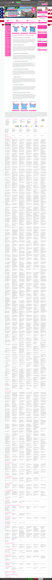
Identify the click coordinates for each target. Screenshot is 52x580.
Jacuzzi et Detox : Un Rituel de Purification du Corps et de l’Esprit (14, 415)
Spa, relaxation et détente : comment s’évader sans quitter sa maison (29, 154)
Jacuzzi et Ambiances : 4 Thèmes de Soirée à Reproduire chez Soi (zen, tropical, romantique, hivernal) (22, 204)
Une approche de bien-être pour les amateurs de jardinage (36, 372)
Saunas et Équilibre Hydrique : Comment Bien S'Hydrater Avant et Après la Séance (8, 241)
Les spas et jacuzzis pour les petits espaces (15, 564)
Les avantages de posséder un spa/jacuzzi (36, 564)
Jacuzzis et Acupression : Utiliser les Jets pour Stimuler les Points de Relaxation (43, 235)
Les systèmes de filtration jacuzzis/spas (43, 546)
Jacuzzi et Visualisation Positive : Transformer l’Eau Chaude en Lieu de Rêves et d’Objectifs (29, 199)
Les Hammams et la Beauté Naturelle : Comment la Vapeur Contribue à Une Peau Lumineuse (35, 242)
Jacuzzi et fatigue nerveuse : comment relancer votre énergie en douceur (22, 401)
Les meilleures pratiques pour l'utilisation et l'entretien (14, 557)
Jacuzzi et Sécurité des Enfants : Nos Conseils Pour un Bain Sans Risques (8, 518)
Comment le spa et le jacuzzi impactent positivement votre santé (43, 442)
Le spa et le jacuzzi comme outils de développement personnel (8, 442)
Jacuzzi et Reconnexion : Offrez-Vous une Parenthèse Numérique (14, 407)
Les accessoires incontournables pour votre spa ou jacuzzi (43, 492)
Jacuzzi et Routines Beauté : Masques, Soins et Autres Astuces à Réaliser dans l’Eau (36, 201)
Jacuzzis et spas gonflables (22, 552)
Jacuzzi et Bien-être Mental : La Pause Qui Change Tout (29, 407)
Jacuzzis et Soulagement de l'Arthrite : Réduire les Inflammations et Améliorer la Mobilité (36, 255)
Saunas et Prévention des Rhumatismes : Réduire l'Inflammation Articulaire (22, 241)
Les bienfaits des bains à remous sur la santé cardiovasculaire (28, 436)
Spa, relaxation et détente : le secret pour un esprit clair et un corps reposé (44, 396)
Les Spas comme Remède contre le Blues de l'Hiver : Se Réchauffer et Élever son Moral (15, 298)
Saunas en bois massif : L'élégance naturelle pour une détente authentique (36, 531)
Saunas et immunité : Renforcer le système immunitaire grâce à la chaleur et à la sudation (14, 319)
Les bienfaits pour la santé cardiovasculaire (36, 443)
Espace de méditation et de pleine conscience (29, 454)
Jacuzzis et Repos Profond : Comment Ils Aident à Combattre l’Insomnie (15, 418)
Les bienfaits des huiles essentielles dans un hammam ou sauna (35, 338)
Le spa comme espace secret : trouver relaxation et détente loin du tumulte (8, 148)
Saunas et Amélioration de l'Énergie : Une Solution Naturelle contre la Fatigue (36, 252)
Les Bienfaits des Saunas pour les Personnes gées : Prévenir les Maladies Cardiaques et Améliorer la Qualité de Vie (43, 277)
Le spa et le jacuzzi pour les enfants (22, 365)
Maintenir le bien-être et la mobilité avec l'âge (15, 358)
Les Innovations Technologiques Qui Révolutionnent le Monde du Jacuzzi (43, 183)
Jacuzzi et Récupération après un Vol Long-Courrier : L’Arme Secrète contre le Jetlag (29, 210)
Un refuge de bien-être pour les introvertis (35, 449)
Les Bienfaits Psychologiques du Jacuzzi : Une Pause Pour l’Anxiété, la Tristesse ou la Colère (22, 412)
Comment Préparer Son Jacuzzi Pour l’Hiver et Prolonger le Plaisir (21, 478)
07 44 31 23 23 (41, 2)
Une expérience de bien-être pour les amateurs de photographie (22, 374)
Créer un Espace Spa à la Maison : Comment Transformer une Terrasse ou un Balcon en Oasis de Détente (7, 502)
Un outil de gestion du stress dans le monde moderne (14, 444)
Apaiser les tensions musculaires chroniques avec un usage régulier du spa (7, 164)
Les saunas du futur (7, 544)
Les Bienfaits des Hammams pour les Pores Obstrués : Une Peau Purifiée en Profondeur (36, 238)
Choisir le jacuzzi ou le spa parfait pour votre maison (36, 537)
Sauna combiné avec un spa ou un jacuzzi (21, 564)
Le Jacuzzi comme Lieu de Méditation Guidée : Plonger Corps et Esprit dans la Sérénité (36, 208)
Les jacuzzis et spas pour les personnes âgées (22, 459)
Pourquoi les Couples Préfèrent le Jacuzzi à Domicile (35, 224)
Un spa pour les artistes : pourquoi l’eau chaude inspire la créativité (36, 167)
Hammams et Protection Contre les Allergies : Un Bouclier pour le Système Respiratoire (29, 238)
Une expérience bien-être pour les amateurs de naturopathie (29, 374)
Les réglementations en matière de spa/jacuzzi (35, 517)
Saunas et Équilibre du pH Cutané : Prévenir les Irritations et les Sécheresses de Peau (22, 248)
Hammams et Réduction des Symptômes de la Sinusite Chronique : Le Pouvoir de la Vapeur (7, 273)
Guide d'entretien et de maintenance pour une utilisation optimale (28, 557)
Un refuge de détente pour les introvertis (8, 377)
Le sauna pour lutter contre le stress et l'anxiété (22, 340)
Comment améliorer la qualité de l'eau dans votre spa (36, 557)
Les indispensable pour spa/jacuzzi (21, 497)
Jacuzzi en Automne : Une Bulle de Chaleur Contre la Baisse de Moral (22, 178)
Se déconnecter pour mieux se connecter (15, 487)
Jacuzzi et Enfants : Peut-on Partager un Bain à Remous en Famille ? (15, 204)
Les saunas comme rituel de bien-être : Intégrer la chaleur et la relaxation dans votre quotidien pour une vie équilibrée (15, 328)
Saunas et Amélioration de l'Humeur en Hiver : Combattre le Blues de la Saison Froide (8, 287)
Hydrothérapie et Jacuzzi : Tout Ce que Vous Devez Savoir (36, 233)
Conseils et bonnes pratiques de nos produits (29, 517)
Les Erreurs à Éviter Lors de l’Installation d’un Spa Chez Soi (8, 178)
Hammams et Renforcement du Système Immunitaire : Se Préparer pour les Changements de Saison (43, 270)
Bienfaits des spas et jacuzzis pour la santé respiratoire (43, 446)
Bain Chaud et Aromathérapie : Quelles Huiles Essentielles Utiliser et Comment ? (44, 201)
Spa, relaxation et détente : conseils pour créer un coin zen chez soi (36, 151)
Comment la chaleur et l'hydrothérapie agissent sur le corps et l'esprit (36, 361)
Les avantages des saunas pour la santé (7, 385)
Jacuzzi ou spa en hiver (43, 480)
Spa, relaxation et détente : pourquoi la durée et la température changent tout (36, 146)
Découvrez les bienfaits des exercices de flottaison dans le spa (29, 359)
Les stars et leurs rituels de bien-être (43, 334)
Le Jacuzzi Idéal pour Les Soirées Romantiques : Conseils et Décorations (14, 233)
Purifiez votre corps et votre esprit (14, 438)
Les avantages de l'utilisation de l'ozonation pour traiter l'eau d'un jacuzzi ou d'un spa (43, 557)
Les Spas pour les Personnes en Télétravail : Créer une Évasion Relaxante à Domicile (43, 294)
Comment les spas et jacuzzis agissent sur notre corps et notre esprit (22, 446)
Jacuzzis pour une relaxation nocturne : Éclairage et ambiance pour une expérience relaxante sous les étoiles (21, 531)
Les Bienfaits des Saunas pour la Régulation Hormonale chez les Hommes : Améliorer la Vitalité (7, 284)
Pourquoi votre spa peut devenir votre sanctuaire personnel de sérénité (29, 172)
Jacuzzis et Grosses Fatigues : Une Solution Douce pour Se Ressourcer (29, 233)
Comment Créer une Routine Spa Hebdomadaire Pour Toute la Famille (36, 190)
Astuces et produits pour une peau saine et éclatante (8, 360)
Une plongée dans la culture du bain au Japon (29, 467)
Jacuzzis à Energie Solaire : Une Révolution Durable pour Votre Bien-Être (43, 224)
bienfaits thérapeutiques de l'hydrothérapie (15, 381)
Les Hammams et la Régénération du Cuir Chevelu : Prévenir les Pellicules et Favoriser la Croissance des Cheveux (36, 280)
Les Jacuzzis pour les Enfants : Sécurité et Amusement (14, 518)
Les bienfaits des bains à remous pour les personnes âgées (36, 349)
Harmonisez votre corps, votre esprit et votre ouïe (21, 356)
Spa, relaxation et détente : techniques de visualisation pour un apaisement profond (15, 148)
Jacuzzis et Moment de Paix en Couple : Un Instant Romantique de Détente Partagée (29, 248)
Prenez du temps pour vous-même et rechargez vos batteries (43, 355)
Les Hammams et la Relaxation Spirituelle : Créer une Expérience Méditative (43, 273)
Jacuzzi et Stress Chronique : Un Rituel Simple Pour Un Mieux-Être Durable (43, 180)
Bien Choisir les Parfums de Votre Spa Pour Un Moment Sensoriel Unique (44, 178)
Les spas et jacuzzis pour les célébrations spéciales (22, 363)
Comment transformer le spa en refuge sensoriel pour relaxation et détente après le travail (29, 143)
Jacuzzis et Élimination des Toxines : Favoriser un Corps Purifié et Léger (15, 270)
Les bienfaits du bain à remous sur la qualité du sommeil (21, 359)
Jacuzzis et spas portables (8, 552)
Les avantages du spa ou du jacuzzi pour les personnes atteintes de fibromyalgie (36, 457)
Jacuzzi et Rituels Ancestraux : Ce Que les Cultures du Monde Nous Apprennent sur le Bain (36, 465)
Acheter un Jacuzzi (7, 130)
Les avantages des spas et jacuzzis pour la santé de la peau (36, 448)
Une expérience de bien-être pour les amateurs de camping (8, 372)
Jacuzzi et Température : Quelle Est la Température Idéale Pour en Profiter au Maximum (36, 216)
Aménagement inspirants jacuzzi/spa (29, 473)
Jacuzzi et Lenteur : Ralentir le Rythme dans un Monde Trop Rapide (43, 193)
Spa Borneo (23, 101)
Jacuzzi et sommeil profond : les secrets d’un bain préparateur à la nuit (36, 164)
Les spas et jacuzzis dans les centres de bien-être (15, 363)
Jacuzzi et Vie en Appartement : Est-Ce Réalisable (14, 514)
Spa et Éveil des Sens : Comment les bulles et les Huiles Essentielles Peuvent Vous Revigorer (15, 266)
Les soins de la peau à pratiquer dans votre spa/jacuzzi (35, 460)
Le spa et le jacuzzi (21, 366)
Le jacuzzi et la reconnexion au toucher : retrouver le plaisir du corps (22, 172)
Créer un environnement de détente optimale (22, 360)
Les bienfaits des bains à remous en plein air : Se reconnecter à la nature (21, 351)
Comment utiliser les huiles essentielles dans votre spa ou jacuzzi (29, 495)
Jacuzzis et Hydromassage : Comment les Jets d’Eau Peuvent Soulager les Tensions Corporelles (8, 263)
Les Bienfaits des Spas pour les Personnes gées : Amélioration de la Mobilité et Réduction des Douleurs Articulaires (15, 312)
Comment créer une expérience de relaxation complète (36, 359)
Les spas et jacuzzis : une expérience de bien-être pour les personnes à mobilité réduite (29, 452)
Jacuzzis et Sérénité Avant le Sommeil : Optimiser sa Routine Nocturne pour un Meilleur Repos (43, 252)
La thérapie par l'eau (35, 435)
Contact (35, 120)
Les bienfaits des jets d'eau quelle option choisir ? (36, 350)
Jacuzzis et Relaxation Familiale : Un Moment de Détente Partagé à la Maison (29, 273)
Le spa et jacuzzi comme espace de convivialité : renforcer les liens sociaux (7, 450)
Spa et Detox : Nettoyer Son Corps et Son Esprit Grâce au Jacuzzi (8, 185)
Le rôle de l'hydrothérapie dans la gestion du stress (43, 454)
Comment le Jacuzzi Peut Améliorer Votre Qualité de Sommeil (15, 185)
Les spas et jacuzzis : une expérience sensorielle (7, 379)
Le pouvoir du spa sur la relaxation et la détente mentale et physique (21, 154)
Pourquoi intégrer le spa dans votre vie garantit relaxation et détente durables (14, 154)
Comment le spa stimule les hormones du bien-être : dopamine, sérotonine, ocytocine (43, 167)
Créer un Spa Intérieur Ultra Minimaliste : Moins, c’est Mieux (29, 465)
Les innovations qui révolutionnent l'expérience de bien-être (43, 545)
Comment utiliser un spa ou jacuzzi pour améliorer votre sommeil (8, 460)
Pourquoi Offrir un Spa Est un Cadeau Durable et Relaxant (36, 175)
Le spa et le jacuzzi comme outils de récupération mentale (43, 440)
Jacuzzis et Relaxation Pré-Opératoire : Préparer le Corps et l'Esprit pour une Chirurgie (43, 291)
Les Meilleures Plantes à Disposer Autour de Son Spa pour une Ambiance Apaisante (36, 199)
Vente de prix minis (7, 121)
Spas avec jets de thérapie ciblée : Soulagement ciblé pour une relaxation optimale (29, 531)
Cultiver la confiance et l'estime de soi (14, 377)
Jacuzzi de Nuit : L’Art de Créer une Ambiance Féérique (7, 235)
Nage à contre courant (14, 130)
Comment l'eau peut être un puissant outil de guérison (29, 434)
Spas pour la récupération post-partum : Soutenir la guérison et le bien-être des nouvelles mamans (29, 319)
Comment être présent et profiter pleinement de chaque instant (43, 345)
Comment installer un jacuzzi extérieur (7, 568)
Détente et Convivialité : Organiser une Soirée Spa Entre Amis (7, 187)
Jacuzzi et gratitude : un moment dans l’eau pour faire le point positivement (43, 170)
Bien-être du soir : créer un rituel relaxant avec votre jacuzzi (22, 167)
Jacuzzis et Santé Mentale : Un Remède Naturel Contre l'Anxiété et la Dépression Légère (36, 266)
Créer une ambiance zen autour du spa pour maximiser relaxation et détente (7, 465)
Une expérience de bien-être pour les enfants (15, 451)
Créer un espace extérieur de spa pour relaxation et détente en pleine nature (43, 143)
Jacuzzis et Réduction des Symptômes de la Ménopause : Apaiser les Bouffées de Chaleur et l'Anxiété (15, 295)
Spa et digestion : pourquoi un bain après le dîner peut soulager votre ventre (43, 401)
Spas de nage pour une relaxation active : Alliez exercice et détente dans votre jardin (14, 531)
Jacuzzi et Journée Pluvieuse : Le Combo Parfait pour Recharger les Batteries (15, 412)
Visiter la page (42, 41)
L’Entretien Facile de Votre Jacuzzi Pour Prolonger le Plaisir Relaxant (36, 407)
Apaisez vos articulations (43, 437)
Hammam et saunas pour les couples (43, 338)
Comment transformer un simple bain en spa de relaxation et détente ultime (22, 148)
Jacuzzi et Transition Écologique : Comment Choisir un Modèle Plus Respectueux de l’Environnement (7, 508)
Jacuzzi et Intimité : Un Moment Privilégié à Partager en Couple (28, 193)
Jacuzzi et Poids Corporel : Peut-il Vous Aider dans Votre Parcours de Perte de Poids (29, 219)
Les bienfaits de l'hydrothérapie (6, 363)
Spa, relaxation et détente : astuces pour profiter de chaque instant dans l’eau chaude (43, 154)
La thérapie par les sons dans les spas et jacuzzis (28, 379)
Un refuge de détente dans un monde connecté (8, 443)
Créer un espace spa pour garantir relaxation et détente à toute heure (22, 151)
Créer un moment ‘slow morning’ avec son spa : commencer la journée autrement (29, 401)
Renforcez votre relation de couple (43, 350)
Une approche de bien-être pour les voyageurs (15, 445)
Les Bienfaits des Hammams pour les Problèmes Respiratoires (21, 270)
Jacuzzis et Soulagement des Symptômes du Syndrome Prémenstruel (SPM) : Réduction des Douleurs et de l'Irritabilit (22, 305)
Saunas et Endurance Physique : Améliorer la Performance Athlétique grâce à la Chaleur (43, 298)
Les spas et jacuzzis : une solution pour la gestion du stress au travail (15, 380)
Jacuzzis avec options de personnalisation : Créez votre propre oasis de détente (7, 527)
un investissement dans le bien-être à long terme (7, 564)
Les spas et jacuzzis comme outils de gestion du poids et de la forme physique (36, 452)
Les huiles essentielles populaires (14, 350)
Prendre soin (42, 135)
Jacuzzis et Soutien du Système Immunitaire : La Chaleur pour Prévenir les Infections (22, 245)
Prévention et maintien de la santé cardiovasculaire (22, 441)
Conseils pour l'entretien (21, 558)
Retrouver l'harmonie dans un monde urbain (22, 354)
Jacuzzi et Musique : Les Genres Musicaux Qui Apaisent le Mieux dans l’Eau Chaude (28, 196)
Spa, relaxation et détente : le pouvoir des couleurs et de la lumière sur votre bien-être (15, 140)
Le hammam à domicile (29, 335)
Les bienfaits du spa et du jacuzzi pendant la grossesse (29, 365)
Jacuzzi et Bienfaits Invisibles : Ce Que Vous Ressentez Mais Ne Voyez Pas (7, 409)
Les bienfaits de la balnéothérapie (21, 381)
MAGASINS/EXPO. (24, 2)
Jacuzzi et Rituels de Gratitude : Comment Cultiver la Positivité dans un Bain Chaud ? (15, 210)
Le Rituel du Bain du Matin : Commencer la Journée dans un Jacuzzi (36, 193)
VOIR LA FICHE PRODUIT (16, 110)
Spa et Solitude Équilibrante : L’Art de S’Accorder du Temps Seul (7, 180)
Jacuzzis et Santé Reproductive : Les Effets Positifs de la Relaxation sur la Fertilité (43, 301)
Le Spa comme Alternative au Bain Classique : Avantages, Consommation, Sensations (43, 204)
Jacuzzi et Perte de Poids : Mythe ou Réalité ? (43, 417)
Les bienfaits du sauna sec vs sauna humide (7, 334)
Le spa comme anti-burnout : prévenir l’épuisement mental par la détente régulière (8, 404)
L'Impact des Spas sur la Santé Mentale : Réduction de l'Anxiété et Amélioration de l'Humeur (29, 316)
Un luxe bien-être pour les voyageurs (15, 436)
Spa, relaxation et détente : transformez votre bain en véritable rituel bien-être (15, 156)
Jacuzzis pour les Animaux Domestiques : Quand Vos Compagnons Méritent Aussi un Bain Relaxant (15, 230)
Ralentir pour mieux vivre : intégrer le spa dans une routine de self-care (8, 170)
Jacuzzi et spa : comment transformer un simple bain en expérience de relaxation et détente (15, 393)
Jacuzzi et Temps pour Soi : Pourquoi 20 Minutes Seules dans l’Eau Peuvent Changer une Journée (8, 412)
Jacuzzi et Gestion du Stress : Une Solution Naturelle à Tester (35, 183)
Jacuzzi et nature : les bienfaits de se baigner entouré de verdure (35, 162)
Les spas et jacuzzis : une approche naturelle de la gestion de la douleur (29, 450)
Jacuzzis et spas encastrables (13, 553)
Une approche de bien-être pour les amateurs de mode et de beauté (15, 374)
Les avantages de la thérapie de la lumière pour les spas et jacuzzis (8, 457)
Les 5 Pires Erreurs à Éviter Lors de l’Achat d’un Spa (15, 192)
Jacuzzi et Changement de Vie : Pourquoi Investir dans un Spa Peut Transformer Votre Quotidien (43, 190)
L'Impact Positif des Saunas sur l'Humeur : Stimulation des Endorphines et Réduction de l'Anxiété (22, 308)
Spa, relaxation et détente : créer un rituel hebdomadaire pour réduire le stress (8, 143)
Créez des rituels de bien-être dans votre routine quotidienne (29, 353)
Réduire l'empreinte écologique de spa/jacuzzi (7, 510)
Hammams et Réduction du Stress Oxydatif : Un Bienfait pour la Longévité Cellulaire (29, 245)
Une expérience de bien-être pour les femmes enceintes (22, 443)
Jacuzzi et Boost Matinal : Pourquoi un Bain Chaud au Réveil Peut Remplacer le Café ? (8, 213)
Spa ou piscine (27, 135)
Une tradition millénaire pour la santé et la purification (21, 431)
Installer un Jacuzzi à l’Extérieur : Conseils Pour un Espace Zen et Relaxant (22, 185)
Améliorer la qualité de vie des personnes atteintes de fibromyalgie (15, 448)
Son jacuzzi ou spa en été (36, 480)
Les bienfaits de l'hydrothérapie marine (43, 365)
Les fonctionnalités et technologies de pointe (35, 546)
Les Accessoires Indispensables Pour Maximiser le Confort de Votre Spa (43, 407)
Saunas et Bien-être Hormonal (21, 297)
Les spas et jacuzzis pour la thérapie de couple (8, 348)
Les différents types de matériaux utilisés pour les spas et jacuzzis (29, 547)
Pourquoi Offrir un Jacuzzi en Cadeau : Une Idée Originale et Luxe (22, 233)
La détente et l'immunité (43, 352)
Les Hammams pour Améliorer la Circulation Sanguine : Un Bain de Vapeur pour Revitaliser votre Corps (29, 277)
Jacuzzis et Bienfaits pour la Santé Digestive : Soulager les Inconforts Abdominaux (43, 245)
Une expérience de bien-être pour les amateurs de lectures (29, 376)
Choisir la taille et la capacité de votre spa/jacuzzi (7, 541)
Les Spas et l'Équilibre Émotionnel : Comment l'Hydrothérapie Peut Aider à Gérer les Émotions (22, 294)
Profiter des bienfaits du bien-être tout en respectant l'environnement (28, 507)
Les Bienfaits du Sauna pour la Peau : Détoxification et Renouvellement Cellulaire (36, 308)
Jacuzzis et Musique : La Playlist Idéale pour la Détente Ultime (7, 230)
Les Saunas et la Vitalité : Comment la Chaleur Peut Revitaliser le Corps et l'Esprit (8, 294)
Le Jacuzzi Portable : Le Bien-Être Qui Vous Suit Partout (14, 187)
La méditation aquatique (36, 366)
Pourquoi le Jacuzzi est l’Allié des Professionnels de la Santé (22, 418)
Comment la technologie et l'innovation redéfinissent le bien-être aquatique (29, 431)
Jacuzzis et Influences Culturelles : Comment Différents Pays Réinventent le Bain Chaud (29, 221)
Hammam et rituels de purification (35, 336)
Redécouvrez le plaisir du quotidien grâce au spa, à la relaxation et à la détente (29, 162)
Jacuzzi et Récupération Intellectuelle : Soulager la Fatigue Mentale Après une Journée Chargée (36, 409)
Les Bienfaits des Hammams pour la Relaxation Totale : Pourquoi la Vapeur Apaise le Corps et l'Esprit (15, 249)
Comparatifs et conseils (7, 27)
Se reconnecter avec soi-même (14, 365)
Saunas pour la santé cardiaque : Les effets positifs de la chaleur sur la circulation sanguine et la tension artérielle (22, 425)
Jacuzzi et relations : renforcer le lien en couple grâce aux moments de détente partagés (36, 398)
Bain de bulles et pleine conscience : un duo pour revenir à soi (7, 175)
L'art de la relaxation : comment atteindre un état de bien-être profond (43, 367)
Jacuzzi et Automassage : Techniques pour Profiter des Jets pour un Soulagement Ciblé (29, 213)
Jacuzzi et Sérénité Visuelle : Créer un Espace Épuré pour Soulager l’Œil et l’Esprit (15, 196)
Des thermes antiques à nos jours (15, 550)
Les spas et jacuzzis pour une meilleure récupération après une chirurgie (8, 448)
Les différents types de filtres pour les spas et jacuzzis (35, 495)
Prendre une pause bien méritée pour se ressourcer (8, 344)
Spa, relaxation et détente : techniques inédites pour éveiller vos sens (22, 140)
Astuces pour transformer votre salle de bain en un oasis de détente (36, 467)
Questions (21, 120)
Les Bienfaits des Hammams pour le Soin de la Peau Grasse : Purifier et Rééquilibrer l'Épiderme (22, 276)
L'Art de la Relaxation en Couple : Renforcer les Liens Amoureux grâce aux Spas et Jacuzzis (29, 301)
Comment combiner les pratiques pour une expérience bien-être (14, 347)
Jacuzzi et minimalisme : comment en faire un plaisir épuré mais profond (15, 167)
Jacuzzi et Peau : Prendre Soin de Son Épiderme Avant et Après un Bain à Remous (43, 409)
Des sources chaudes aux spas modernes (36, 544)
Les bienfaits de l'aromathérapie (28, 388)
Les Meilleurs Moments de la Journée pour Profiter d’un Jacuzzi (29, 204)
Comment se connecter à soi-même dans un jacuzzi (15, 344)
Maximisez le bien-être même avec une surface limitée (7, 551)
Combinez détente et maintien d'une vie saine (7, 354)
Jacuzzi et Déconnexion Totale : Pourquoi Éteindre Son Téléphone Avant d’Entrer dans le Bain (8, 199)
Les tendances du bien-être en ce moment (43, 467)
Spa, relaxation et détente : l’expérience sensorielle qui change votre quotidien (15, 396)
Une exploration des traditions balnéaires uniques (14, 470)
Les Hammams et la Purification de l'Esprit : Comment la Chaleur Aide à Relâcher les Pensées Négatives (29, 252)
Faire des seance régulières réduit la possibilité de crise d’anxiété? (43, 347)
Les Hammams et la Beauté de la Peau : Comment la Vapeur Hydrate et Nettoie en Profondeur (14, 302)
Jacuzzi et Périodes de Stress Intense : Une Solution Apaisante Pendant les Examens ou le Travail (22, 421)
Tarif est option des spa (14, 522)
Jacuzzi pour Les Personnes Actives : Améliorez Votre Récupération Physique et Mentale (8, 224)
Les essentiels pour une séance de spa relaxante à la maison (44, 361)
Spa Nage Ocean (32, 101)
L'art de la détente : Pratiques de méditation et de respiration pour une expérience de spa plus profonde (15, 332)
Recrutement (35, 124)
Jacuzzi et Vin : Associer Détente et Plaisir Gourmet (43, 227)
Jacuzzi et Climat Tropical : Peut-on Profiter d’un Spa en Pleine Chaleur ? (22, 210)
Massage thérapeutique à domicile (29, 348)
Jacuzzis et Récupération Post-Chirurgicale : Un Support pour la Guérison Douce (43, 238)
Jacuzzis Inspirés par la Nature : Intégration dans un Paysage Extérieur (43, 233)
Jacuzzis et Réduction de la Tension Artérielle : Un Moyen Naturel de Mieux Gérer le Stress (8, 280)
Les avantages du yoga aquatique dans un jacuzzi (22, 383)
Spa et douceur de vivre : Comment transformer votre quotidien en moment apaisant (36, 404)
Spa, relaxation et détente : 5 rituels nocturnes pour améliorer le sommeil (22, 143)
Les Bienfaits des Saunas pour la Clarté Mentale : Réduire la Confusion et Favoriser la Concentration (22, 266)
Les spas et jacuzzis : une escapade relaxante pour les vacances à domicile (44, 378)
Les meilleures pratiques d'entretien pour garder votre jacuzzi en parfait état (36, 432)
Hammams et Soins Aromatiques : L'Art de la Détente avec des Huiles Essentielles (14, 238)
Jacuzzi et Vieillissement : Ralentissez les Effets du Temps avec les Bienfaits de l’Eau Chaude (15, 219)
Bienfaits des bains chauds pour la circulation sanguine (36, 380)
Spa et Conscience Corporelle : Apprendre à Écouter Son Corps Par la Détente (22, 175)
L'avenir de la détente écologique (43, 431)
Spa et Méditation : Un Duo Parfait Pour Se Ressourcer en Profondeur (29, 185)
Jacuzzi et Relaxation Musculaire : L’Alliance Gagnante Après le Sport (43, 185)
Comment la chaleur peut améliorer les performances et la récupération (15, 431)
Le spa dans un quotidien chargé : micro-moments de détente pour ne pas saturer (7, 167)
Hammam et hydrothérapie (20, 336)
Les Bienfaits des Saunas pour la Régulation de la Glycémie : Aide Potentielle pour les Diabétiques (22, 301)
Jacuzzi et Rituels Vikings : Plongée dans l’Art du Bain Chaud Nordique (36, 210)
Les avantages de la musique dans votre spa (36, 381)
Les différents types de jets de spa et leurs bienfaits (29, 385)
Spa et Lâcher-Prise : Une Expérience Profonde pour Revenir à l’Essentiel (43, 175)
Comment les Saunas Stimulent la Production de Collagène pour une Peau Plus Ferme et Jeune (29, 305)
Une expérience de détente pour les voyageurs (15, 348)
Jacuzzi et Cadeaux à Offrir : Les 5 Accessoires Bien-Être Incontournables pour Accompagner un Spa (8, 492)
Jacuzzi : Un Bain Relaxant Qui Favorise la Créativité (22, 464)
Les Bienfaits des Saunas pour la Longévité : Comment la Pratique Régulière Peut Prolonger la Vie (43, 255)
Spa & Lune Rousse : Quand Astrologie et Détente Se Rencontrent (14, 190)
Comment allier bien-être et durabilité (36, 506)
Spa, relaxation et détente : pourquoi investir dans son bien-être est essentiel (29, 156)
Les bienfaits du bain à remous (7, 367)
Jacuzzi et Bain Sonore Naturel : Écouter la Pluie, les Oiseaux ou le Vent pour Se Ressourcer (43, 196)
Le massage (20, 135)
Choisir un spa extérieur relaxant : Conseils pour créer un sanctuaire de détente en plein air (43, 534)
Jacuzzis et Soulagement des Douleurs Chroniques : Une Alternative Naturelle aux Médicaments (29, 308)
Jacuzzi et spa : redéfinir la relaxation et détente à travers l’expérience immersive (15, 143)
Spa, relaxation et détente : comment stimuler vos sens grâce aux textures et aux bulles (36, 148)
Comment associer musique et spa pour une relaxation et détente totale (8, 140)
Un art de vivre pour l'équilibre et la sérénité (28, 356)
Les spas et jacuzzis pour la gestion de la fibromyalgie (29, 438)
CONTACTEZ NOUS (40, 7)
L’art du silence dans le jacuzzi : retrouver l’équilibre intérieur (28, 398)
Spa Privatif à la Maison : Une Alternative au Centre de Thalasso (29, 178)
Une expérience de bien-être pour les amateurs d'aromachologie (22, 369)
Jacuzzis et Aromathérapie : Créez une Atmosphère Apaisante (22, 502)
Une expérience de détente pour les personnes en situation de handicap (22, 452)
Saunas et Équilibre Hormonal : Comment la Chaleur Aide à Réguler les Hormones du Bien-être (29, 263)
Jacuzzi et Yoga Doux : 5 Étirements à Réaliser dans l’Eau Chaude (15, 207)
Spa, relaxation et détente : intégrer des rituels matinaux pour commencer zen (22, 146)
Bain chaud (6, 135)
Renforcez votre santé (43, 435)
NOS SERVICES (29, 2)
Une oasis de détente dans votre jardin (15, 471)
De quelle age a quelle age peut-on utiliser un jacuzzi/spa (36, 347)
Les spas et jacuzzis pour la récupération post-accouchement (8, 440)
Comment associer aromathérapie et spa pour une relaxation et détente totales (43, 146)
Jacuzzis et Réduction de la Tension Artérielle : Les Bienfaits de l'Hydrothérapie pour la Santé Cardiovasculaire (8, 316)
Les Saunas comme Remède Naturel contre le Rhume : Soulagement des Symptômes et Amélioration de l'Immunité (22, 313)
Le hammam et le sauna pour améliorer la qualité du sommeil (14, 338)
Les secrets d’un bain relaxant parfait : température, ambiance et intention (8, 172)
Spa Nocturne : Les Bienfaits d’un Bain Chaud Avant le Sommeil (29, 412)
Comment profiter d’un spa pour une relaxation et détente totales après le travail (29, 151)
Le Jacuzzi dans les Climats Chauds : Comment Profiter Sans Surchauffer (29, 227)
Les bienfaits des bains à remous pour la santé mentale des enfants (7, 452)
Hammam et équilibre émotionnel (43, 424)
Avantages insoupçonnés (7, 136)
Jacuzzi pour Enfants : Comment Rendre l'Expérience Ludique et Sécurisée (21, 235)
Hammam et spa (28, 334)
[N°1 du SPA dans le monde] (10, 2)
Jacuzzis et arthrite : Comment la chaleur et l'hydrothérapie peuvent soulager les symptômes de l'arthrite (8, 320)
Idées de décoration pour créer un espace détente (43, 487)
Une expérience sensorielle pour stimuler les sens (36, 373)
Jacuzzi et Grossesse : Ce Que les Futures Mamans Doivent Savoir (29, 418)
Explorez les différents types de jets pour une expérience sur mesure (36, 357)
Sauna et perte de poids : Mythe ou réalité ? (7, 428)
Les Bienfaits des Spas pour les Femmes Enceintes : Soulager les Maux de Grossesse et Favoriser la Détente (36, 291)
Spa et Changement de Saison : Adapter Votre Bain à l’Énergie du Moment (15, 180)
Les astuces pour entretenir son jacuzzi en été (22, 480)
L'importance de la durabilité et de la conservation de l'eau (14, 507)
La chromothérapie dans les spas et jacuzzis (29, 377)
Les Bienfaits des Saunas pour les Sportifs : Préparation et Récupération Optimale (36, 294)
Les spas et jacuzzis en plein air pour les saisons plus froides (29, 481)
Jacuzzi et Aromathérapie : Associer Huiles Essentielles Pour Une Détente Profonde (22, 188)
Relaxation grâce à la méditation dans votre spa (29, 383)
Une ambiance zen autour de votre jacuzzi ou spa (36, 487)
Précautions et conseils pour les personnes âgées (14, 356)
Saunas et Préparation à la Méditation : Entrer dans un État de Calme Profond (36, 245)
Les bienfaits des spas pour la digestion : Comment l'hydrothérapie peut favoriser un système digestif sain (22, 320)
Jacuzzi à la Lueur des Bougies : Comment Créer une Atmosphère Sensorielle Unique (22, 485)
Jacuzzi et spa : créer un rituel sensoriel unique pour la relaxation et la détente (43, 393)
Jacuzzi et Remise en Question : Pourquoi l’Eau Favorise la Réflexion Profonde (8, 210)
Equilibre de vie (35, 135)
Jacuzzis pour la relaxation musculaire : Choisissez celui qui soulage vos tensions (29, 527)
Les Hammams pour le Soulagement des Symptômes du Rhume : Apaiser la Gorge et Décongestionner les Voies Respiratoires (15, 281)
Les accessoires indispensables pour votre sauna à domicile (29, 492)
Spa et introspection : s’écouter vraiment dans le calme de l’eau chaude (43, 162)
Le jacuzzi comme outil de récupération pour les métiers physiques (8, 401)
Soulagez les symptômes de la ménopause (7, 438)
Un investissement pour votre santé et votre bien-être (36, 455)
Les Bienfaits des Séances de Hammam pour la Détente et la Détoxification (44, 312)
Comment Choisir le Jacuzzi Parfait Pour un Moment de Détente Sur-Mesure (29, 188)
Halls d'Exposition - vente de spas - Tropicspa (36, 122)
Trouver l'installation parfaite (21, 517)
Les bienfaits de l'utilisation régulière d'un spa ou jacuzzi (22, 457)
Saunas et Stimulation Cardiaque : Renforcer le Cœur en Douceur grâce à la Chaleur (29, 259)
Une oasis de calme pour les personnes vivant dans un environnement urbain (15, 450)
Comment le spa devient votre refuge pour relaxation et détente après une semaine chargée (8, 157)
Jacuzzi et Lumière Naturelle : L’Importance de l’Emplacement (36, 485)
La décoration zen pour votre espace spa (7, 487)
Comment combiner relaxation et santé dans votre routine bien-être (36, 434)
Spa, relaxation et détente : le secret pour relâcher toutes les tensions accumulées (29, 396)
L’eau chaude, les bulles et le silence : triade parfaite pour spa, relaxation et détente (8, 396)
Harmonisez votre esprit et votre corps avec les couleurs (8, 357)
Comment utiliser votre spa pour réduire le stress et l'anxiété (43, 382)
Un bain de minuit (28, 366)
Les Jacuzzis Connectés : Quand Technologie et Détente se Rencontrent (21, 492)
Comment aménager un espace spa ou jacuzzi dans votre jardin (29, 472)
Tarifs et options (6, 31)
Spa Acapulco (15, 101)
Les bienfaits (13, 135)
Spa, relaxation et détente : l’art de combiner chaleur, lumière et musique (29, 148)
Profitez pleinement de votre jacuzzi (35, 568)
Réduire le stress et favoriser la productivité (22, 352)
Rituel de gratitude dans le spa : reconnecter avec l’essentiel (43, 164)
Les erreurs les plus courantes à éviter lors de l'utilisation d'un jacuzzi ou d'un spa (8, 559)
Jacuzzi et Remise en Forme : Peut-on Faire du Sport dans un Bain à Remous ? (36, 412)
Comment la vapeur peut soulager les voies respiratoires (36, 429)
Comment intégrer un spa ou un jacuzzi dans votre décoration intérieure (36, 472)
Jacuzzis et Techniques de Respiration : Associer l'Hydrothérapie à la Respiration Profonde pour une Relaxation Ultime (36, 249)
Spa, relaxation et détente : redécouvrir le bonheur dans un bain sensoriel (29, 140)
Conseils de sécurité (7, 519)
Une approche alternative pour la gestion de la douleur (29, 448)
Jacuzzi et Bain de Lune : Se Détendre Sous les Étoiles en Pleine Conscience (22, 193)
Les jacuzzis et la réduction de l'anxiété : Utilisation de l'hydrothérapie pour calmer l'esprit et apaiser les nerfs (44, 320)
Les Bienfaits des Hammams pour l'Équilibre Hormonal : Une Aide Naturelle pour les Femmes (29, 288)
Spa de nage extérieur (28, 130)
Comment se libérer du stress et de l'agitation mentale (21, 345)
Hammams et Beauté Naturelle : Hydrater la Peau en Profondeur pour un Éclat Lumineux (22, 238)
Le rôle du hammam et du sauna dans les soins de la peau (22, 338)
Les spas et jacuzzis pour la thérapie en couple (36, 383)
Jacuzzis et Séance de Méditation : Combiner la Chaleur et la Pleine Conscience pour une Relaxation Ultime (14, 263)
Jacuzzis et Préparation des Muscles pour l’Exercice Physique (15, 235)
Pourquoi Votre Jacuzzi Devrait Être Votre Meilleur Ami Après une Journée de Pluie (36, 228)
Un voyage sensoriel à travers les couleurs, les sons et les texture (29, 345)
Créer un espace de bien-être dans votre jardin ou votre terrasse (14, 467)
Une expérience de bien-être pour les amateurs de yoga (36, 375)
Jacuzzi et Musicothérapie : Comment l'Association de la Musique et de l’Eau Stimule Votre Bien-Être (8, 219)
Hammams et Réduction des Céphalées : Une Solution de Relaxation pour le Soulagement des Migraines (7, 245)
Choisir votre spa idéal (43, 563)
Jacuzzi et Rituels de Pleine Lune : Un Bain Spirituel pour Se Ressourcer (43, 465)
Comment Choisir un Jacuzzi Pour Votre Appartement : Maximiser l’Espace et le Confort (43, 216)
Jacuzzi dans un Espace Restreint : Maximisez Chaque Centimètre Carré (15, 502)
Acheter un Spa (35, 129)
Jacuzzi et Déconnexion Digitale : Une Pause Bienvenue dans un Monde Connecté (43, 221)
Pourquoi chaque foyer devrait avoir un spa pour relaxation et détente (7, 151)
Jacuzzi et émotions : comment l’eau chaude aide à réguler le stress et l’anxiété (29, 404)
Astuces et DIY (6, 38)
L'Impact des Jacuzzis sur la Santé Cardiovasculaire (7, 227)
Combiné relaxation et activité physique (14, 352)
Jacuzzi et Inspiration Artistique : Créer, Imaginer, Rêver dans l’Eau (22, 190)
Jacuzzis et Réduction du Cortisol (36, 269)
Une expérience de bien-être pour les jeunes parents (15, 371)
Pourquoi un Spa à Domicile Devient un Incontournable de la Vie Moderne (21, 407)
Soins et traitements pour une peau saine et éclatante (36, 363)
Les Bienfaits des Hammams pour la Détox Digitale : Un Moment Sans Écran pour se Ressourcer (8, 255)
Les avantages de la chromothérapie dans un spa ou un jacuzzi (7, 389)
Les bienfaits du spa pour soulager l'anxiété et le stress (43, 386)
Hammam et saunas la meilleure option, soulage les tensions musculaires (7, 340)
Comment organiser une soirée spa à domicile (22, 473)
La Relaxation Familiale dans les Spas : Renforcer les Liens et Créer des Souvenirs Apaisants (8, 308)
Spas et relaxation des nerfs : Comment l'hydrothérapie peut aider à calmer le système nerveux (36, 316)
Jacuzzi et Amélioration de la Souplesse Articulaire (22, 182)
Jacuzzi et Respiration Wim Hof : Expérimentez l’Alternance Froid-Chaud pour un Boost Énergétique (44, 412)
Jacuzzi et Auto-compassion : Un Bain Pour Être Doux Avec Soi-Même (29, 409)
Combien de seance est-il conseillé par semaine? (29, 346)
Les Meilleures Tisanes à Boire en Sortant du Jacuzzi (14, 201)
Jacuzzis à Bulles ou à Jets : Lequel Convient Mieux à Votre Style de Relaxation (22, 514)
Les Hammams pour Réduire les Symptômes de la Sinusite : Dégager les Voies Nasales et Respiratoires (36, 284)
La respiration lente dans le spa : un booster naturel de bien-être (22, 164)
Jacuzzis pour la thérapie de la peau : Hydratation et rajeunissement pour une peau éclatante (22, 332)
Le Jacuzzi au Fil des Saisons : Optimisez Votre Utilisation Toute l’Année (36, 478)
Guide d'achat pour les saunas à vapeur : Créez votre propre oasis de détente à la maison (43, 531)
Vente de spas (6, 120)
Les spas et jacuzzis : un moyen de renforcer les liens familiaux (22, 380)
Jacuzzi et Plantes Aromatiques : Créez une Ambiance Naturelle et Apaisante (22, 221)
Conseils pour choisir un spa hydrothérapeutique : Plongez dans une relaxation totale (15, 534)
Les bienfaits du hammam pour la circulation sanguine (15, 429)
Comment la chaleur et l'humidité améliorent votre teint (21, 343)
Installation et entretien (7, 28)
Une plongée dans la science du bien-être (7, 369)
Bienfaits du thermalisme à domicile (8, 572)
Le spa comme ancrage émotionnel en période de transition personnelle (43, 398)
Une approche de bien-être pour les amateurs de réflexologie (15, 369)
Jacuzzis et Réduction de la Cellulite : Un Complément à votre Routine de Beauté (36, 287)
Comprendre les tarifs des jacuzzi (22, 522)
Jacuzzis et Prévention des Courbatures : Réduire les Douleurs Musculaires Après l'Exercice (36, 263)
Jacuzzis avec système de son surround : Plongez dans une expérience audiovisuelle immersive (29, 332)
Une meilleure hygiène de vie (43, 459)
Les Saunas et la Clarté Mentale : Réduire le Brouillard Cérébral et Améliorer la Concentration (29, 294)
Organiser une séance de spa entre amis (21, 471)
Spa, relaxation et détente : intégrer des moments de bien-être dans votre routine (22, 159)
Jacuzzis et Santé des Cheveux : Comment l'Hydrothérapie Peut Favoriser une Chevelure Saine (36, 298)
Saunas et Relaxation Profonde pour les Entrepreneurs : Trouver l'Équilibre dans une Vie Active (7, 270)
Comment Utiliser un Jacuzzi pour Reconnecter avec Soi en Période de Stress (15, 199)
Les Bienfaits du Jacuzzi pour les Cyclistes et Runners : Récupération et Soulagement (36, 230)
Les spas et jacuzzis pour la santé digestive (36, 438)
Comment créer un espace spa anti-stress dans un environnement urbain (29, 164)
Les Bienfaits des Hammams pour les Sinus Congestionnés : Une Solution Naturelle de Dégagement (43, 249)
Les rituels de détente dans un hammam (36, 340)
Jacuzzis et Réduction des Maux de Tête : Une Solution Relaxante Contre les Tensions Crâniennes (8, 266)
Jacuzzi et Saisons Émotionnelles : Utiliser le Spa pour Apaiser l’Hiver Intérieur (29, 478)
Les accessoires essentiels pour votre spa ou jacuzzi (15, 494)
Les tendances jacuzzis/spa (36, 473)
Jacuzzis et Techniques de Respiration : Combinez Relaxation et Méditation (29, 235)
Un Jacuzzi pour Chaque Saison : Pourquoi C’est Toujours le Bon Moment (22, 230)
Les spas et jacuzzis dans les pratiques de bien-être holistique (36, 378)
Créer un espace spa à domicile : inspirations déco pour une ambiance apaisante (8, 485)
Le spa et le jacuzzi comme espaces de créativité (36, 439)
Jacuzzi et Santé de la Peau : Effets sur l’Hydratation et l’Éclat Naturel (29, 224)
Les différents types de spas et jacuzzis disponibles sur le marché (29, 551)
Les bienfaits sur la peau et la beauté (43, 373)
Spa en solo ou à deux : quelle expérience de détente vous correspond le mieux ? (15, 172)
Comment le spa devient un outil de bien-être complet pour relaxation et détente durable (43, 140)
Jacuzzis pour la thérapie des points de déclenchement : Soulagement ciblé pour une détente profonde (36, 527)
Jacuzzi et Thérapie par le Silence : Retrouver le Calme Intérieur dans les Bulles (7, 193)
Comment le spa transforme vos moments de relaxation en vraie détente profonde (43, 151)
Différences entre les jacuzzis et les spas (28, 564)
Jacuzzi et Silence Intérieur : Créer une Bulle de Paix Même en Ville (36, 187)
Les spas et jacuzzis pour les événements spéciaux (44, 471)
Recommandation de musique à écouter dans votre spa (28, 382)
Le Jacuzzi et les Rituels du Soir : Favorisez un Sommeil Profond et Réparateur (22, 228)
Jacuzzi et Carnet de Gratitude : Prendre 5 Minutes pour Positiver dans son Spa (7, 201)
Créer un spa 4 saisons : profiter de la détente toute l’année (15, 164)
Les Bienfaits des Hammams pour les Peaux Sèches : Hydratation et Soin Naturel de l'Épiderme (15, 287)
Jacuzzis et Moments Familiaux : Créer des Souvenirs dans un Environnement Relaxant (29, 241)
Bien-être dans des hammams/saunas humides (35, 343)
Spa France (34, 130)
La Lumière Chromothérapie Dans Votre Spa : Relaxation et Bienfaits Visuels (14, 183)
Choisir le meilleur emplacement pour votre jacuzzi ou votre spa (15, 474)
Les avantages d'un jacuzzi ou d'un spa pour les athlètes (36, 386)
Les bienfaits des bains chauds (28, 350)
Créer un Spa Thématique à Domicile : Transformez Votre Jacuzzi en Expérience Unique (15, 224)
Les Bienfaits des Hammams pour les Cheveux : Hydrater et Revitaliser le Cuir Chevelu (36, 259)
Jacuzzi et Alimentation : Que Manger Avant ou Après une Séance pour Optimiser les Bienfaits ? (36, 196)
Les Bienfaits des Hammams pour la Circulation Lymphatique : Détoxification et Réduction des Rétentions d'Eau (15, 291)
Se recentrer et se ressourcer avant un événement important (8, 351)
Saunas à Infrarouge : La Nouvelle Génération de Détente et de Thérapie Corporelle (21, 316)
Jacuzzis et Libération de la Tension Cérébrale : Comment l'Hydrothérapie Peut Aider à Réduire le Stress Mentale (8, 277)
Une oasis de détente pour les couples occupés (22, 346)
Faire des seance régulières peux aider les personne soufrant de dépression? (8, 436)
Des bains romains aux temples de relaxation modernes (14, 336)
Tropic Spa (14, 120)
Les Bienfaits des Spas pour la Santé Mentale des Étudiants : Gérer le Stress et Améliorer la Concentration (8, 302)
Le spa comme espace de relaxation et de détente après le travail (29, 159)
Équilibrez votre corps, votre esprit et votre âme (36, 352)
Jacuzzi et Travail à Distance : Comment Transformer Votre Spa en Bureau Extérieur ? (15, 216)
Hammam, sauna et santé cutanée (8, 338)
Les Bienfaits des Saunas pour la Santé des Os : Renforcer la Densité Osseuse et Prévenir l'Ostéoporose (21, 284)
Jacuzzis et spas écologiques (13, 510)
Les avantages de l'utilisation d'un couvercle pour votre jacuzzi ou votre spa (44, 495)
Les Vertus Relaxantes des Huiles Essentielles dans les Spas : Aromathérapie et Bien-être (15, 316)
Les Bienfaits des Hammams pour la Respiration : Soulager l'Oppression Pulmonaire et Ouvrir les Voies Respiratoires (15, 260)
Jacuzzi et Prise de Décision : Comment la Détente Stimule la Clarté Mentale (36, 415)
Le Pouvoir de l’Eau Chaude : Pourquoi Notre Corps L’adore (22, 409)
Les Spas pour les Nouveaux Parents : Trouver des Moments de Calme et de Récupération (29, 298)
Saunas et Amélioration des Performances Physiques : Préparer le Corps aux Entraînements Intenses (15, 276)
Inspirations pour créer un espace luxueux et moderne (43, 484)
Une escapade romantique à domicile (43, 356)
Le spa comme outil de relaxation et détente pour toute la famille (22, 396)
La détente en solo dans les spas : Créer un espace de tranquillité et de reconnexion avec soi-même (22, 328)
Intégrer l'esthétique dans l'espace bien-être (22, 467)
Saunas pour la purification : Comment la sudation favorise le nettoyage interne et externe (8, 332)
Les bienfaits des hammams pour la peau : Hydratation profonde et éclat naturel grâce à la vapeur (43, 316)
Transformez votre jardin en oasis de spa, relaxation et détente (22, 398)
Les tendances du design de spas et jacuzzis (22, 544)
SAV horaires (42, 17)
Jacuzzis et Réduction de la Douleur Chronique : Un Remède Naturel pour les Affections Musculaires (22, 259)
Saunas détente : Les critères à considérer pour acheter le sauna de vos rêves (7, 537)
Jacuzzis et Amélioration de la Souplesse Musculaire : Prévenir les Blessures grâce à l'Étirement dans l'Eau (44, 280)
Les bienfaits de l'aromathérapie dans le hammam (7, 336)
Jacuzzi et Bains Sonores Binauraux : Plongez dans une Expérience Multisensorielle (15, 213)
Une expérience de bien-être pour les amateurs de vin (8, 445)
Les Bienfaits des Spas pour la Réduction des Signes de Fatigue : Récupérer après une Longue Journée (43, 287)
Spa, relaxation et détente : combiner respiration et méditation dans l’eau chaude (36, 143)
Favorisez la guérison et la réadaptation (36, 354)
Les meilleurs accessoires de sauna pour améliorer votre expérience (36, 492)
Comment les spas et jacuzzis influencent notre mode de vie (15, 376)
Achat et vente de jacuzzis (14, 122)
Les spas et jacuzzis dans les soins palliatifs (15, 441)
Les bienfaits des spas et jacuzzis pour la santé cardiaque (7, 455)
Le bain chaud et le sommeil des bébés (7, 434)
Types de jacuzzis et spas (7, 47)
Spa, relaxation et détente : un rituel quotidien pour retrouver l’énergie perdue (36, 159)
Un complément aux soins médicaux (29, 441)
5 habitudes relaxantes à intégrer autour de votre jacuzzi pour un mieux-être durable (15, 175)
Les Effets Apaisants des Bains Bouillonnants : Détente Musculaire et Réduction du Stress (7, 312)
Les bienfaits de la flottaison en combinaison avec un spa (15, 384)
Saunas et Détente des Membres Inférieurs (28, 269)
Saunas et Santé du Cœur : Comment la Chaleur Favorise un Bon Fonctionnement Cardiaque (8, 238)
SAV (27, 120)
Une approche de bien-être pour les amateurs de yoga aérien (43, 369)
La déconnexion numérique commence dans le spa (29, 166)
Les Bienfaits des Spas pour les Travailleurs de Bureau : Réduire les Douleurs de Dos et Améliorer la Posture (36, 301)
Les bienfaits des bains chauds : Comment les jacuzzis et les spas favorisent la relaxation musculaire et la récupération (43, 328)
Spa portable (20, 130)
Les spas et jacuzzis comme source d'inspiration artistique (29, 470)
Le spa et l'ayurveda (21, 433)
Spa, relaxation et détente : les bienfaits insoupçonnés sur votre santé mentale (22, 393)
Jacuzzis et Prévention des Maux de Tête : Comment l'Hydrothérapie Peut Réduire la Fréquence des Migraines (8, 291)
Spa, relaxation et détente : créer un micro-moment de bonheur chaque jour (29, 393)
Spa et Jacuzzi (13, 129)
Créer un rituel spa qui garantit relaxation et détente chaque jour (35, 156)
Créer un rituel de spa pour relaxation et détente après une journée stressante (8, 393)
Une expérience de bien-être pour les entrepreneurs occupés (44, 444)
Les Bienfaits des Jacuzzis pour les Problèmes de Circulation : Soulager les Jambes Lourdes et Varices (22, 280)
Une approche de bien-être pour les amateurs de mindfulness (29, 369)
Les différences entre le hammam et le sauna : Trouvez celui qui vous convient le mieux (28, 429)
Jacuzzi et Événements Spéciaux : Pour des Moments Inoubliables (7, 221)
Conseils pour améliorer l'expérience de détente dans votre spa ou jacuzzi (29, 488)
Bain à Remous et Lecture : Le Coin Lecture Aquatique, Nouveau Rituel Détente (22, 207)
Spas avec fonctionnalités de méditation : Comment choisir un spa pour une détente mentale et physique (29, 534)
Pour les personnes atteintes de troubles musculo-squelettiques (43, 434)
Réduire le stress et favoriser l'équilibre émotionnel (22, 447)
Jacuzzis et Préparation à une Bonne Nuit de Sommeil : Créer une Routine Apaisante (36, 276)
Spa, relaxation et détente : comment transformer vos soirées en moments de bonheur (43, 148)
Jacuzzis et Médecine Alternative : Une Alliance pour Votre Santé (7, 420)
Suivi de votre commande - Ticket (29, 122)
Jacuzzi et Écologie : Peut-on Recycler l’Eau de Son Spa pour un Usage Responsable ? (43, 208)
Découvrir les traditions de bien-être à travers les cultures (43, 363)
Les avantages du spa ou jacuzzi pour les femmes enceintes (43, 457)
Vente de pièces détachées (7, 124)
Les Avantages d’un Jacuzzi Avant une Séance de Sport (36, 418)
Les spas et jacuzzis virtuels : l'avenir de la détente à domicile (22, 507)
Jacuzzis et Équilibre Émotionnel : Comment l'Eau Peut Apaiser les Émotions (7, 252)
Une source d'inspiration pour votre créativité (43, 469)
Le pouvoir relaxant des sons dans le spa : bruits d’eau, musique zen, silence (43, 172)
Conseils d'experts (28, 360)
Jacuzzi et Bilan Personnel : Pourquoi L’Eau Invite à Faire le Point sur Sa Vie (8, 196)
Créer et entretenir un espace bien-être (21, 568)
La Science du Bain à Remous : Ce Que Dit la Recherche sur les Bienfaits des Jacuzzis (36, 221)
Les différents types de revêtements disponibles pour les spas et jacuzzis (36, 551)
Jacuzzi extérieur (7, 114)
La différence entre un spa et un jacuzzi (22, 550)
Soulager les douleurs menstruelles (35, 445)
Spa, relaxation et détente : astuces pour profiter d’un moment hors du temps (43, 156)
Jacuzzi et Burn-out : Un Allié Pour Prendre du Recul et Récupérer (29, 190)
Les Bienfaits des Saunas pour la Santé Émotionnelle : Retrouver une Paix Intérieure (44, 263)
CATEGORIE (8, 24)
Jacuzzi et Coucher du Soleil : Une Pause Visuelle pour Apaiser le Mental (43, 187)
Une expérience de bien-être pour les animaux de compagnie (8, 365)
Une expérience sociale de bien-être (14, 360)
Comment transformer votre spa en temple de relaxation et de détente (14, 159)
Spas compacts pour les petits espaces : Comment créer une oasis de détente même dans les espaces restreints (22, 534)
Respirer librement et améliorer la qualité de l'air (22, 439)
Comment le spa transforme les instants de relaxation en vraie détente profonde (22, 157)
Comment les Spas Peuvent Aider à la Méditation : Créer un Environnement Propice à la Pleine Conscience (43, 308)
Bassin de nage (6, 129)
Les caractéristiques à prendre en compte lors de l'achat (43, 537)
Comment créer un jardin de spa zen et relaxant (22, 487)
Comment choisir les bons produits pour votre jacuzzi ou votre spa (8, 498)
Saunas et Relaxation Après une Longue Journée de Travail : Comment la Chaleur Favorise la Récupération (36, 273)
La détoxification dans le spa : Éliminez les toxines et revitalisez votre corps (29, 440)
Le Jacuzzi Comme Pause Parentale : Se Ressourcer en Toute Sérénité (36, 180)
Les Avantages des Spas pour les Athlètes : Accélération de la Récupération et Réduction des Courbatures (15, 308)
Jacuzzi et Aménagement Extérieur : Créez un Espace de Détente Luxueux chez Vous (29, 216)
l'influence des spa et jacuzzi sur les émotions (7, 546)
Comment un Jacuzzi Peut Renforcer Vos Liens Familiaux (14, 178)
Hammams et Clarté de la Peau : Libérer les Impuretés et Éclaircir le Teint (15, 252)
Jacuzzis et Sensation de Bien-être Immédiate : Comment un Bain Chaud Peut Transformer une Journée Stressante (8, 249)
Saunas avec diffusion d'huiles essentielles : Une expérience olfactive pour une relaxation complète (36, 332)
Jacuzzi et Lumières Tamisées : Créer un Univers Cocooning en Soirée (15, 485)
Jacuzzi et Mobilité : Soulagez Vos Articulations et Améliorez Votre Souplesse (43, 219)
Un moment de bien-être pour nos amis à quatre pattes (43, 343)
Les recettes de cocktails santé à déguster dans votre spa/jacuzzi (29, 460)
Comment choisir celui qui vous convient (29, 537)
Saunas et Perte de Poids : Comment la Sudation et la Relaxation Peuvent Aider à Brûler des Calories (15, 305)
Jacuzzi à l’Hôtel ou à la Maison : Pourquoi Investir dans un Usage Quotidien (36, 235)
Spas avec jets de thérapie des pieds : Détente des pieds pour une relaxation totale (43, 332)
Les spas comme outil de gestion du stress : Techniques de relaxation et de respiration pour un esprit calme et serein (36, 328)
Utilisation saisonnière (7, 55)
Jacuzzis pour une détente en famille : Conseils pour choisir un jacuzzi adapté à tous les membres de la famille (36, 534)
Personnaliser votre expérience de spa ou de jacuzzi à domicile (7, 474)
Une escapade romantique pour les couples (8, 469)
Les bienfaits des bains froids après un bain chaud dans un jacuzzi (22, 378)
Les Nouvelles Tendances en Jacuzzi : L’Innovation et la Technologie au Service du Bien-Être (8, 467)
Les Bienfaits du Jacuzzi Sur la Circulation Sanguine (36, 185)
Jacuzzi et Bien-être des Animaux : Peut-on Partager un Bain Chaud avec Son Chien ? (22, 213)
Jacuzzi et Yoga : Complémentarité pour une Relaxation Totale (21, 224)
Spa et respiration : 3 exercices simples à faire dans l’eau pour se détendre (36, 172)
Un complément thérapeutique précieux (7, 358)
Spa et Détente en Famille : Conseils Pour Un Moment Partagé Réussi (29, 183)
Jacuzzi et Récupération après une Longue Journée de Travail (22, 415)
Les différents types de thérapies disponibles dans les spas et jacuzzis (43, 384)
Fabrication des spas (15, 121)
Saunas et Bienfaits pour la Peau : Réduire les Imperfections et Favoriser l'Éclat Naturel (29, 266)
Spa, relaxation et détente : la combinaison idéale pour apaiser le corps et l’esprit (8, 398)
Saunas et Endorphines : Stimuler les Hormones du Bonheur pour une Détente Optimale (22, 255)
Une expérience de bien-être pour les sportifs (29, 354)
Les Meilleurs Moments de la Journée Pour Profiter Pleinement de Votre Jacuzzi (7, 183)
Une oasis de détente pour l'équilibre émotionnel (15, 354)
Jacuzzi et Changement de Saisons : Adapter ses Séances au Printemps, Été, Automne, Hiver (22, 201)
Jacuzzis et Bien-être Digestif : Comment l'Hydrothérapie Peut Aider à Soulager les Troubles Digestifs (22, 291)
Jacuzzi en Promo (21, 129)
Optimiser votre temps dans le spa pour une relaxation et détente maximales (7, 159)
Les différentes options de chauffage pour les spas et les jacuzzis (22, 547)
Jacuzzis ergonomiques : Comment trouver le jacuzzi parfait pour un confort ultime (7, 534)
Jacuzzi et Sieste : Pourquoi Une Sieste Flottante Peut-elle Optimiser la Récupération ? (36, 213)
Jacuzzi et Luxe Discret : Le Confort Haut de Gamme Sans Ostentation (8, 190)
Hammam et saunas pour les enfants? (15, 340)
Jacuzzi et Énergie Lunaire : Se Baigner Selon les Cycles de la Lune (8, 216)
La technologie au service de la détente (14, 544)
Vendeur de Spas (28, 129)
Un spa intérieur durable (29, 567)
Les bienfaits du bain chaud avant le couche (8, 381)
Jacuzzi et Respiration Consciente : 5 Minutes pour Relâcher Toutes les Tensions (43, 199)
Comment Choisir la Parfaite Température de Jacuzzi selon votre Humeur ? (7, 208)
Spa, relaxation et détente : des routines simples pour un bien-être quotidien (36, 396)
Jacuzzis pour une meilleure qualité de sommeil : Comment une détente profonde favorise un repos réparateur (29, 425)
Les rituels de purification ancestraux (36, 334)
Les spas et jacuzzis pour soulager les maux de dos (22, 436)
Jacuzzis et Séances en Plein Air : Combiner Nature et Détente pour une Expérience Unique (7, 259)
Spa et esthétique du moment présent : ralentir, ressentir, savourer (15, 170)
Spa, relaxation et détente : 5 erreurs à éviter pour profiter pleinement (8, 154)
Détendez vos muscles (7, 352)
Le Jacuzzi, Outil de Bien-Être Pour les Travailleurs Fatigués (7, 407)
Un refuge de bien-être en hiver (15, 480)
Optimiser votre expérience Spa (43, 568)
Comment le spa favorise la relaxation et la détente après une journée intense (8, 162)
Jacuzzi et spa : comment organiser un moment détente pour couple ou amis (15, 146)
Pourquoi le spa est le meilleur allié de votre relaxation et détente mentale (14, 398)
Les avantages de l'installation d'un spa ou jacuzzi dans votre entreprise (14, 568)
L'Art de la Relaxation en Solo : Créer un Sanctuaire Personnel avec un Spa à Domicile (29, 312)
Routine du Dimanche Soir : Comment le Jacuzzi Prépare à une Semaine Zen (22, 199)
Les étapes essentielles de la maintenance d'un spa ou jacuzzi (8, 557)
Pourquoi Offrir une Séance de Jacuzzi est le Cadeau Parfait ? (29, 201)
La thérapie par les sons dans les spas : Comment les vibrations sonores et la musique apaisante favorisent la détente (15, 324)
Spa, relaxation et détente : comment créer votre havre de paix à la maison (15, 465)
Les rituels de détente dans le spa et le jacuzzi (15, 367)
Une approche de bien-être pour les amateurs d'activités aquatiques (22, 372)
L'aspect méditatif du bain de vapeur (43, 336)
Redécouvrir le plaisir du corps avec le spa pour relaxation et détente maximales (28, 146)
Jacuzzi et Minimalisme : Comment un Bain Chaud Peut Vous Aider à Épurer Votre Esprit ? (43, 213)
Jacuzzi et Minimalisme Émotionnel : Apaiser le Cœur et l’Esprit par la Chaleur (14, 409)
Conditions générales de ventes (22, 122)
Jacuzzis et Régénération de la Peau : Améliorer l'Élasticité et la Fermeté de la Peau (22, 287)
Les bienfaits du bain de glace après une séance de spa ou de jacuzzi (36, 365)
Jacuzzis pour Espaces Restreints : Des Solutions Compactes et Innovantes (29, 230)
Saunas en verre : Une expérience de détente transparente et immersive (8, 531)
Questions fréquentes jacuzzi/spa (28, 513)
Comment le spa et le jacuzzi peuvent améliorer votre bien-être (43, 359)
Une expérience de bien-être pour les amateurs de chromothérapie (36, 369)
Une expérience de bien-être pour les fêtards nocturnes (44, 375)
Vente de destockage (7, 122)
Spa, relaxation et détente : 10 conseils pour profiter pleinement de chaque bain (44, 159)
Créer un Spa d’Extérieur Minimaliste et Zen (36, 177)
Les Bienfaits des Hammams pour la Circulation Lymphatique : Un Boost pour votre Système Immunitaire (22, 263)
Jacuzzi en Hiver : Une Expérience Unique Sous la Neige (15, 227)
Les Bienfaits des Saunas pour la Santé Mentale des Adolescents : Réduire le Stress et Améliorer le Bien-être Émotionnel (43, 305)
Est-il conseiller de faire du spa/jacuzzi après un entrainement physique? (22, 349)
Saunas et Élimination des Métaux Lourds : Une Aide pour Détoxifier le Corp (43, 241)
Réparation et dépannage (15, 558)
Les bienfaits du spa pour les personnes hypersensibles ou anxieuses (14, 401)
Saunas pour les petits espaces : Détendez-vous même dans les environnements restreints (22, 527)
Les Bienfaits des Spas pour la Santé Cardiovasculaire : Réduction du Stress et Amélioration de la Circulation (8, 305)
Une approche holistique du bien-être (44, 379)
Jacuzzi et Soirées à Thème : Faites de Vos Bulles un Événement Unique (15, 221)
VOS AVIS (33, 2)
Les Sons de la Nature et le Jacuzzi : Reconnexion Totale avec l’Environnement (29, 208)
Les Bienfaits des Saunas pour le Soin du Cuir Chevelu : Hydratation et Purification (14, 245)
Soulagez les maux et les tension (14, 439)
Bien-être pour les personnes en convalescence (42, 448)
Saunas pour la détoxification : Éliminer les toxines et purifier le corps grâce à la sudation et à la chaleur (15, 425)
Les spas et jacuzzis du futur (28, 544)
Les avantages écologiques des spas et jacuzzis (43, 506)
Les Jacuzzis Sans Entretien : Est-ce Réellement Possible (8, 514)
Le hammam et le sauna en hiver (43, 478)
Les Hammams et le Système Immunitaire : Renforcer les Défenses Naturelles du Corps (43, 284)
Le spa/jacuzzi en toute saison (7, 480)
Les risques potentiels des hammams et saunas (21, 334)
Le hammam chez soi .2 (14, 334)
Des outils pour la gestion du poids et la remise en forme (36, 442)
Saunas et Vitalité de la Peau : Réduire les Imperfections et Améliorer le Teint (29, 291)
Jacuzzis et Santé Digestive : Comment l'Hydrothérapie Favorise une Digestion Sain (36, 305)
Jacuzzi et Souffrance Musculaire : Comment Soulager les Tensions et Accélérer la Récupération (7, 415)
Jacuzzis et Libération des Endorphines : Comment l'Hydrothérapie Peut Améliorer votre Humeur (29, 284)
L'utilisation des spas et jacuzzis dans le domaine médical (29, 444)
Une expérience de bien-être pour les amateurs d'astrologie (29, 372)
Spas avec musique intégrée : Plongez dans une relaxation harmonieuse (43, 527)
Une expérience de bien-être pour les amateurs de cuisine (8, 374)
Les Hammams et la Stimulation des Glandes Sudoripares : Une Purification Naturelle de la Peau (43, 266)
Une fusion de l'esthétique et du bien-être (15, 546)
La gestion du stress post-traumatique (43, 451)
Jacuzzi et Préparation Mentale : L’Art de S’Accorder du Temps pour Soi (8, 418)
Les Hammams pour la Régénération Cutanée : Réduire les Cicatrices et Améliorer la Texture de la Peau (15, 284)
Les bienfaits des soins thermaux (14, 572)
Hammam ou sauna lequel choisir (8, 342)
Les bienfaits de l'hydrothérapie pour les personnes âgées (7, 384)
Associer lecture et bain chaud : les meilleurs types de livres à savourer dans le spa (22, 170)
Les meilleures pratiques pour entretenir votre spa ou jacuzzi (22, 557)
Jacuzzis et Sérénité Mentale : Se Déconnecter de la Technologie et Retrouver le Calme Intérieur (15, 273)
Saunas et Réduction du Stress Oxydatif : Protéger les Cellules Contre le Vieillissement (29, 280)
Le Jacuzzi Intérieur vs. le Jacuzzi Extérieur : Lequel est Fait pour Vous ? (29, 485)
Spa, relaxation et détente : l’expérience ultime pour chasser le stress (15, 162)
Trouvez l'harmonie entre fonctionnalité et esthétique (22, 537)
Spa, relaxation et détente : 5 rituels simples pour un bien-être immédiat (22, 162)
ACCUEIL (8, 23)
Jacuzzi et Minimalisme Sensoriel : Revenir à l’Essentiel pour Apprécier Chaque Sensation (22, 196)
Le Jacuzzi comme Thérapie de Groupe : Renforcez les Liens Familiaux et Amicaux (14, 420)
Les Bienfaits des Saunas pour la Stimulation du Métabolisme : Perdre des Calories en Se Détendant (22, 252)
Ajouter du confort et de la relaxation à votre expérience (8, 495)
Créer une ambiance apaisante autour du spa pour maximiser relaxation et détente (36, 154)
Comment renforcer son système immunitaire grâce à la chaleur (21, 429)
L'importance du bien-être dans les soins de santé (29, 363)
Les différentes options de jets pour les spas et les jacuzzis (22, 495)
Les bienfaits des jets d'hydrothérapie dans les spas (29, 343)
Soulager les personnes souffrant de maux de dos (29, 445)
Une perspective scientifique (6, 375)
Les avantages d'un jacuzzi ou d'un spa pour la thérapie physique (22, 386)
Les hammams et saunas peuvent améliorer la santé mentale (43, 429)
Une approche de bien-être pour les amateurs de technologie (43, 372)
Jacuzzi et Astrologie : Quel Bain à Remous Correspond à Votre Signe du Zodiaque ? (22, 216)
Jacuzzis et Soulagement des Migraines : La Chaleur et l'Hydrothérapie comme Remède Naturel (36, 312)
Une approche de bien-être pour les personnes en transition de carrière (22, 376)
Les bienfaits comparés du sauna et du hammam (29, 340)
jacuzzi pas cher (39, 112)
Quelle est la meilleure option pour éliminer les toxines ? (28, 338)
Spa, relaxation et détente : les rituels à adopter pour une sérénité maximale (15, 151)
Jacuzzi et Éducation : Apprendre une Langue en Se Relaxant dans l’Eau (43, 210)
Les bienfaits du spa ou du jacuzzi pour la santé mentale (29, 457)
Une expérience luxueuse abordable (36, 469)
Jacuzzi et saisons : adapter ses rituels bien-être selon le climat (8, 478)
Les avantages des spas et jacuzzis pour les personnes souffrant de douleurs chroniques (15, 386)
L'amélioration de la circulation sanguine (21, 438)
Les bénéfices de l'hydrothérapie (21, 388)
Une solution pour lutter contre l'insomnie (14, 454)
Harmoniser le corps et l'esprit (21, 449)
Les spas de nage (42, 550)
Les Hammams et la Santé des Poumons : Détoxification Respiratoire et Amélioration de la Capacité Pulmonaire (8, 298)
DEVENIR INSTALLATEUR (44, 4)
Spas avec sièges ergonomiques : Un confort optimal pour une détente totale (15, 527)
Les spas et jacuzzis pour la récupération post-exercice (15, 456)
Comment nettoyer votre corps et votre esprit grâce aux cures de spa (15, 434)
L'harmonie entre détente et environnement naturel (22, 469)
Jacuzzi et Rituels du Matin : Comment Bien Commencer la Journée (43, 415)
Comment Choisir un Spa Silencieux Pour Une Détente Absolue (22, 180)
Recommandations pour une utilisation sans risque (43, 517)
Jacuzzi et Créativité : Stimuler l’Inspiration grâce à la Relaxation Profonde (36, 204)
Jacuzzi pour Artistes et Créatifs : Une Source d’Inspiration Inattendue (43, 230)
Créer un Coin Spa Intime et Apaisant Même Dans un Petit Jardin (29, 180)
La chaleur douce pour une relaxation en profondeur (43, 340)
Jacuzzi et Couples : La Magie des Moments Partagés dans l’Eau (28, 415)
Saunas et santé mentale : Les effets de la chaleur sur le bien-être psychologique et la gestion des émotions (29, 420)
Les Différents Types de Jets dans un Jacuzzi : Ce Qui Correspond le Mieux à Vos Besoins (36, 219)
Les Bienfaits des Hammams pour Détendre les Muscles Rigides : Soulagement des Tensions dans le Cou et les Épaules (22, 273)
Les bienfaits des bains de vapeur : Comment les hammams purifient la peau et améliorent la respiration (7, 324)
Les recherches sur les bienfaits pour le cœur (7, 431)
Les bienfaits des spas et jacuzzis (43, 449)
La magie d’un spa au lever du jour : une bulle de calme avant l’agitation (36, 170)
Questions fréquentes (7, 42)
